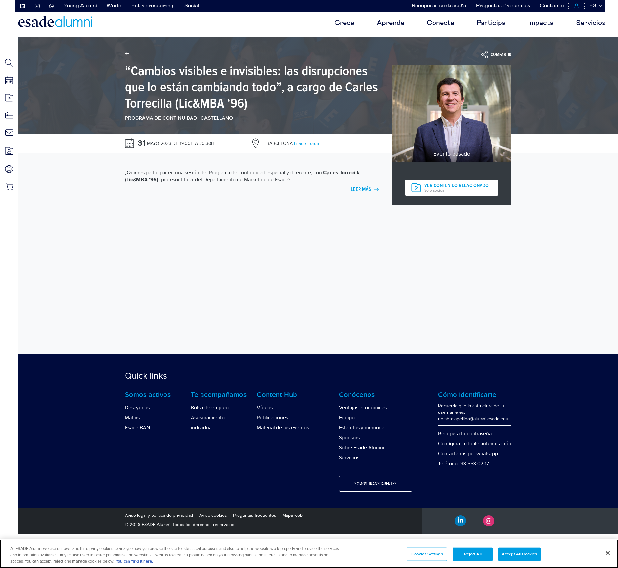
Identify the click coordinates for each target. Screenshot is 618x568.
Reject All (473, 554)
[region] (309, 553)
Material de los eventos (283, 427)
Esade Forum (293, 143)
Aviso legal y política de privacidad (159, 515)
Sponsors (349, 437)
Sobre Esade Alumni (361, 447)
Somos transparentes (375, 484)
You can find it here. (134, 561)
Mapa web (292, 515)
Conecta (440, 23)
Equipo (347, 417)
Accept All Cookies (519, 554)
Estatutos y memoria (361, 427)
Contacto (552, 6)
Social (191, 6)
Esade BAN (137, 427)
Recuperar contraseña (439, 6)
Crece (344, 23)
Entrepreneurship (153, 6)
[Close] (608, 553)
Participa (491, 23)
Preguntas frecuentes (503, 6)
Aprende (390, 23)
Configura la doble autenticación (474, 443)
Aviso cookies (213, 515)
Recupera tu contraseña (465, 434)
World (114, 6)
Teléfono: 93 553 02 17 (463, 463)
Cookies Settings (427, 554)
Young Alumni (80, 6)
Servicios (590, 23)
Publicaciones (272, 417)
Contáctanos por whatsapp (468, 453)
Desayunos (137, 407)
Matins (132, 417)
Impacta (541, 23)
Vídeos (265, 407)
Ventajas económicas (363, 407)
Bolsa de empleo (210, 407)
